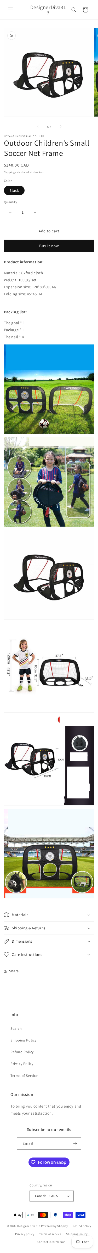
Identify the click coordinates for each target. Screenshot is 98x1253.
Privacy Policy (21, 1063)
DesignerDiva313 (28, 1226)
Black (14, 190)
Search (16, 1028)
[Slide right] (60, 126)
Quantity (10, 202)
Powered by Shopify (54, 1226)
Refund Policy (22, 1052)
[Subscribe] (75, 1143)
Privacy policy (24, 1234)
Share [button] (14, 971)
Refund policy (82, 1226)
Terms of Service (24, 1075)
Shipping (9, 172)
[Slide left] (37, 126)
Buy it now (49, 245)
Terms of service (50, 1234)
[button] (10, 10)
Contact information (51, 1242)
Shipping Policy (23, 1040)
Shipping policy (77, 1234)
